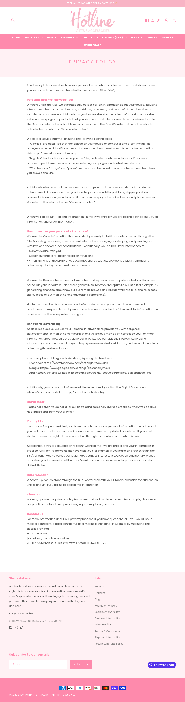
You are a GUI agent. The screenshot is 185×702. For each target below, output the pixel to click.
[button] (13, 20)
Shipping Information (108, 637)
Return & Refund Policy (109, 644)
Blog (97, 599)
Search (99, 586)
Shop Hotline (26, 694)
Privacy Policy (103, 624)
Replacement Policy (107, 612)
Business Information (108, 618)
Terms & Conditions (107, 631)
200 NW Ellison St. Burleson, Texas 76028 (35, 621)
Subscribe (81, 664)
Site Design (42, 694)
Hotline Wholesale (106, 605)
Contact (100, 593)
